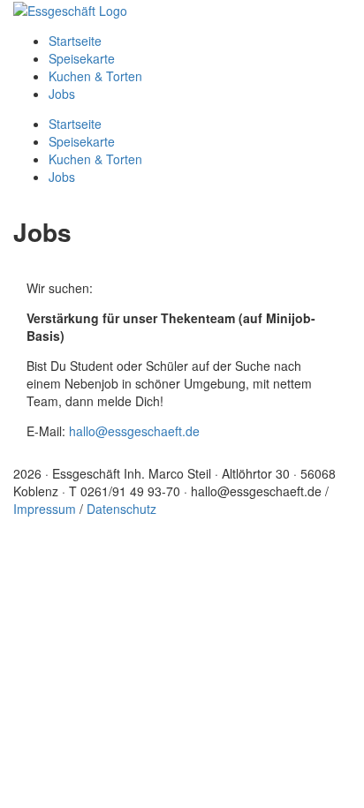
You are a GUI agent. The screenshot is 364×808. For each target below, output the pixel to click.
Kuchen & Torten (95, 76)
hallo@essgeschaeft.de (134, 431)
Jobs (62, 93)
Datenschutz (121, 508)
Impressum (44, 508)
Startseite (75, 40)
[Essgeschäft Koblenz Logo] (70, 9)
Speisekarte (82, 58)
